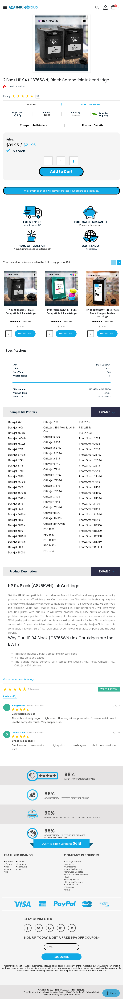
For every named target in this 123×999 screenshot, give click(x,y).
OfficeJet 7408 (51, 496)
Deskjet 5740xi (16, 454)
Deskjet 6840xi (16, 541)
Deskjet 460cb (16, 433)
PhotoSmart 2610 (89, 449)
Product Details (92, 125)
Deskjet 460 (15, 422)
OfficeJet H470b (52, 518)
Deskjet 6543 (16, 503)
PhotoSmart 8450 (89, 509)
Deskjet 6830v (16, 525)
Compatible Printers (33, 125)
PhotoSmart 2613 (89, 465)
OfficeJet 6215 (51, 464)
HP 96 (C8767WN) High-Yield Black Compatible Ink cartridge (102, 313)
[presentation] (119, 262)
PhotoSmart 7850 (89, 482)
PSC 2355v (85, 427)
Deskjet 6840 (16, 531)
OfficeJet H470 (51, 513)
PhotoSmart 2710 (89, 471)
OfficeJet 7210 (51, 469)
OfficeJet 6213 (51, 458)
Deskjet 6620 (16, 509)
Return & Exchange (74, 882)
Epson (8, 869)
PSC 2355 (84, 422)
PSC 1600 (48, 529)
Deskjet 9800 (16, 547)
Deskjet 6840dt (17, 536)
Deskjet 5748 (16, 471)
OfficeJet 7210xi (52, 480)
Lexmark (21, 864)
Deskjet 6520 (16, 476)
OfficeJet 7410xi (52, 507)
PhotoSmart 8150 (89, 487)
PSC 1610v (49, 540)
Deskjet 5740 (16, 449)
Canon (8, 864)
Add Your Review (90, 104)
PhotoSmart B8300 (90, 525)
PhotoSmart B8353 (90, 547)
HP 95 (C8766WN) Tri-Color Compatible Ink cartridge (61, 311)
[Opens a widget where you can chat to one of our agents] (111, 993)
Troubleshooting (73, 869)
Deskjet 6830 (16, 520)
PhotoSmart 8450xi (90, 514)
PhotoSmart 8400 (89, 503)
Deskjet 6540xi (16, 498)
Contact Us (70, 866)
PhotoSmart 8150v (90, 492)
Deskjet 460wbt (17, 438)
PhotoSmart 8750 (89, 520)
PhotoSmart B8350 (90, 541)
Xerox (20, 869)
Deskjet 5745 (16, 465)
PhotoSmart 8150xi (90, 498)
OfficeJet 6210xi (52, 453)
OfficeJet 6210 (51, 442)
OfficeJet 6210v (52, 447)
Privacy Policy (72, 879)
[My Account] (105, 7)
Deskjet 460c (15, 427)
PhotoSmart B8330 (90, 531)
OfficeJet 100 (50, 422)
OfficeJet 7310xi (52, 491)
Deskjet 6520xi (16, 482)
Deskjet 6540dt (17, 492)
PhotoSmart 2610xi (90, 460)
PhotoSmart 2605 (89, 438)
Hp (6, 872)
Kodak (20, 861)
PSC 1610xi (49, 545)
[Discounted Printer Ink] (23, 7)
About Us (69, 864)
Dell (7, 866)
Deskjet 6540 (16, 487)
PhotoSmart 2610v (90, 454)
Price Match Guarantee (76, 874)
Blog (67, 889)
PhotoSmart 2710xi (90, 476)
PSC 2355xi (85, 433)
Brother (9, 861)
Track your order (73, 861)
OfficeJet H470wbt (54, 523)
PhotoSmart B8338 (90, 536)
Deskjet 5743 (16, 460)
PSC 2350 (48, 551)
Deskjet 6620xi (16, 514)
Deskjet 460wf (16, 444)
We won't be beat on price (91, 225)
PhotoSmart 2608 (89, 444)
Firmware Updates (74, 872)
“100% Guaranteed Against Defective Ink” (32, 249)
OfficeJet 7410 (51, 502)
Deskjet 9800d (16, 552)
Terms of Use (71, 884)
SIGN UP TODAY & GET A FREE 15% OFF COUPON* (61, 937)
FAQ (67, 877)
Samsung (22, 866)
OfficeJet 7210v (52, 475)
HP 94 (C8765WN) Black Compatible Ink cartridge (20, 311)
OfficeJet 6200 (51, 437)
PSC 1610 (48, 534)
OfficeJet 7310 (51, 485)
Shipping (69, 887)
